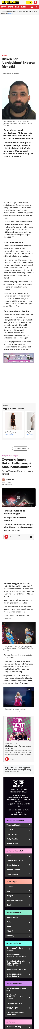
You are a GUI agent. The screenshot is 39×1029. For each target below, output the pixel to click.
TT (3, 70)
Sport (10, 7)
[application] (19, 497)
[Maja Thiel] (3, 479)
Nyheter (4, 55)
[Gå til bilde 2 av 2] (19, 711)
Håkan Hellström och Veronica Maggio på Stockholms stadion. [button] (17, 647)
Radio (23, 7)
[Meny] (32, 7)
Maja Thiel (10, 479)
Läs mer (10, 13)
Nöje (17, 7)
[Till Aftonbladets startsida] (10, 2)
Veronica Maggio (12, 456)
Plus (29, 2)
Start (3, 7)
